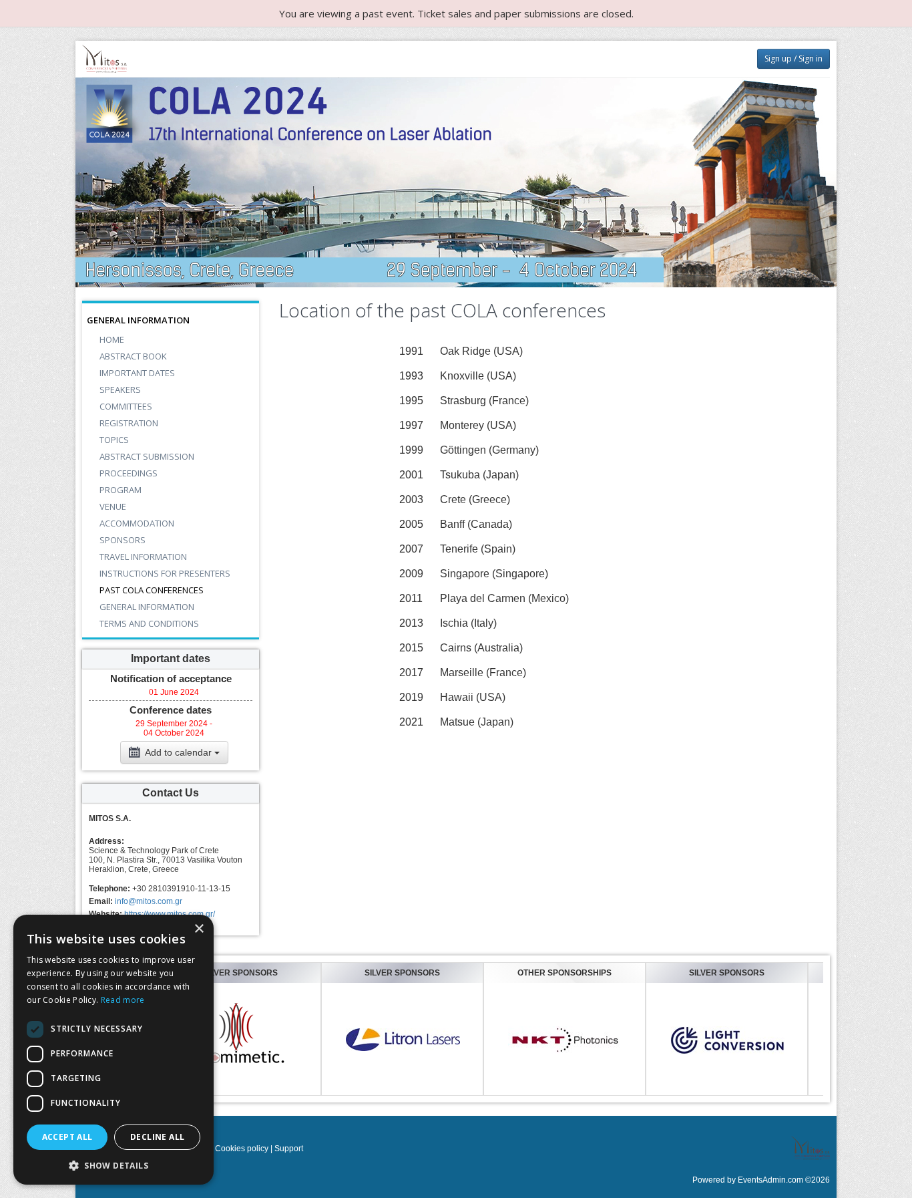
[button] (113, 1165)
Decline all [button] (157, 1137)
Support (288, 1148)
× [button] (199, 929)
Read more (123, 1000)
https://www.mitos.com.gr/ (169, 914)
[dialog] (113, 1050)
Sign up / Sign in (793, 58)
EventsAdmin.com (770, 1180)
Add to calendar (178, 752)
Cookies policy (241, 1148)
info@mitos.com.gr (148, 901)
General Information (138, 320)
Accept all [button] (67, 1137)
